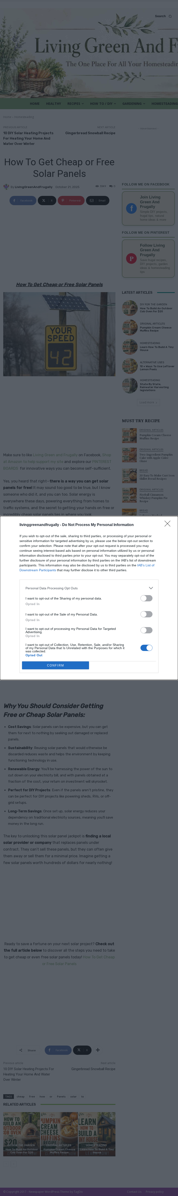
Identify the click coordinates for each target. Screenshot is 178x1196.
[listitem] (89, 588)
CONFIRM (55, 665)
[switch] (146, 598)
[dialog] (89, 598)
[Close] (169, 525)
